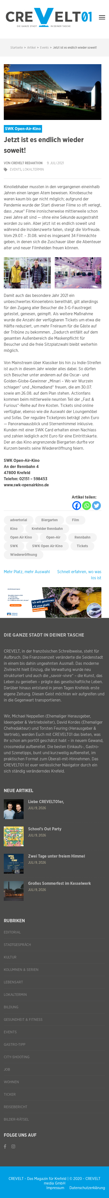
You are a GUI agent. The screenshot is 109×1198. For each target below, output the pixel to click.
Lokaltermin (33, 169)
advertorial (18, 520)
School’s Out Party (44, 829)
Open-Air (53, 537)
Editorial (12, 932)
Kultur (10, 957)
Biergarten (49, 520)
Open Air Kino (21, 537)
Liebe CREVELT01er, (46, 802)
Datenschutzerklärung (87, 1188)
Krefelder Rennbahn (47, 529)
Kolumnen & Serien (21, 970)
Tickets (82, 546)
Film (75, 520)
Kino (13, 529)
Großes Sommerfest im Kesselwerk (59, 884)
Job (7, 1069)
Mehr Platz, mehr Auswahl (27, 572)
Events (15, 169)
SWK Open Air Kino (47, 546)
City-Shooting (16, 1057)
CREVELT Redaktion (27, 163)
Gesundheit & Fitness (23, 1020)
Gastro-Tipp (14, 1044)
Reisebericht (15, 1107)
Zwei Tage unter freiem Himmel (56, 856)
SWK (14, 546)
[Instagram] (13, 1147)
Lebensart (13, 982)
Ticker (10, 1094)
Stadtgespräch (17, 945)
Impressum (55, 1188)
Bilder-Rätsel (16, 1119)
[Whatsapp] (86, 505)
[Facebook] (76, 505)
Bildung (11, 1007)
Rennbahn (82, 537)
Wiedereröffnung (23, 555)
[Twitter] (96, 505)
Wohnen (11, 1082)
